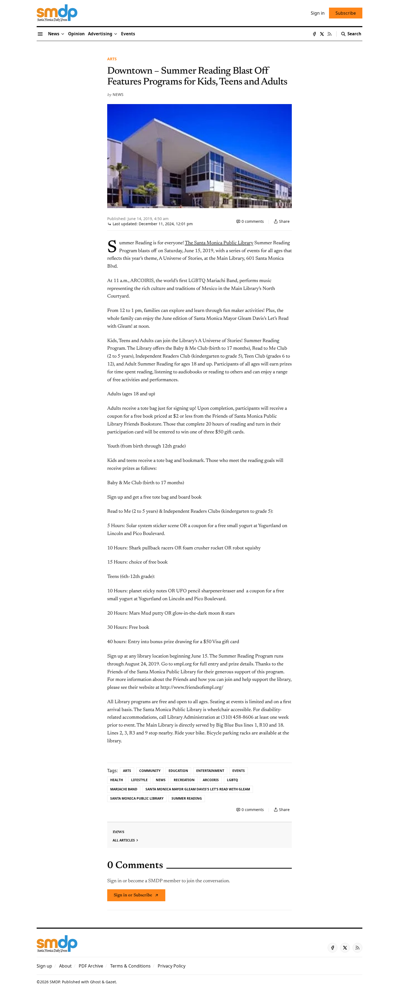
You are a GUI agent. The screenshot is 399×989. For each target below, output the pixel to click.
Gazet (111, 981)
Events (238, 770)
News (161, 780)
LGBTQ (232, 780)
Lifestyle (139, 780)
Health (116, 780)
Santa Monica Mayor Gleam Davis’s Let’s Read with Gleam (197, 789)
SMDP (55, 981)
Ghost (95, 981)
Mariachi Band (123, 789)
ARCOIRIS (211, 780)
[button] (100, 34)
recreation (184, 780)
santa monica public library (136, 798)
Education (178, 770)
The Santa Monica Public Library (219, 243)
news (118, 94)
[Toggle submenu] (63, 34)
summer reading (187, 798)
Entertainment (210, 770)
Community (149, 770)
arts (112, 58)
